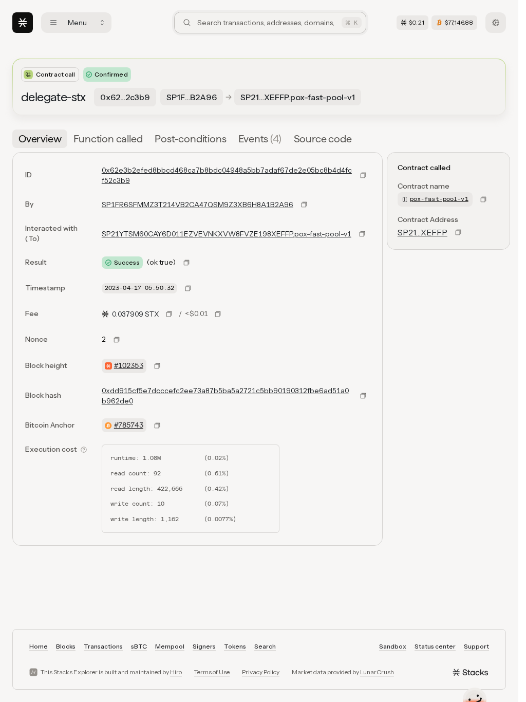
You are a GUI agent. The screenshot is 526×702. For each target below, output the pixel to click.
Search (265, 646)
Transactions (103, 646)
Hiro (176, 672)
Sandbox (392, 646)
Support (476, 646)
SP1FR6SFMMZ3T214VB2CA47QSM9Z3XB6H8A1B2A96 (197, 204)
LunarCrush (377, 672)
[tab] (39, 139)
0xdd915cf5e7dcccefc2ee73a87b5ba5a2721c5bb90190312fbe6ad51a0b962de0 (225, 395)
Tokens (235, 646)
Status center (435, 646)
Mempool (169, 646)
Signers (204, 646)
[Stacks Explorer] (22, 22)
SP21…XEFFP (422, 232)
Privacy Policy (260, 672)
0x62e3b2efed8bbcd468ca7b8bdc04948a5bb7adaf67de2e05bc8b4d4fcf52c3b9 (227, 175)
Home (38, 646)
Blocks (66, 646)
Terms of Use (212, 672)
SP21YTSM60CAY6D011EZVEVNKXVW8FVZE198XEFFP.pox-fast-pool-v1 (226, 233)
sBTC (139, 646)
